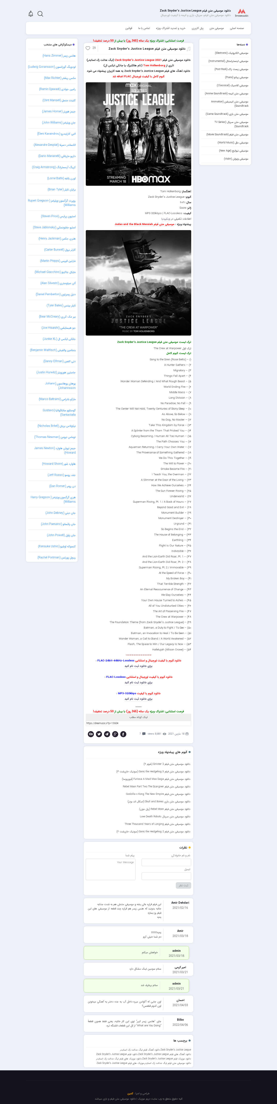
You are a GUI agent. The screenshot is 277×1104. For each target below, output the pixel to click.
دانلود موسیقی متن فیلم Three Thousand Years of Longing (157, 824)
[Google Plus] (115, 734)
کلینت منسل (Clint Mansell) (59, 100)
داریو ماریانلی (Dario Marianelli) (57, 156)
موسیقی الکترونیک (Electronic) (231, 53)
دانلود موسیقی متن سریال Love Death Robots (165, 816)
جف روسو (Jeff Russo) (62, 475)
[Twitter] (99, 734)
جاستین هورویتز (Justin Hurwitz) (56, 372)
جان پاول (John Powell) (61, 535)
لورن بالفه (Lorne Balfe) (61, 178)
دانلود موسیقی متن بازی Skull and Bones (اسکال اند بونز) (159, 801)
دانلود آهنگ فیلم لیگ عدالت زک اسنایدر (140, 1050)
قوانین (128, 28)
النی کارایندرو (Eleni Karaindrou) (56, 134)
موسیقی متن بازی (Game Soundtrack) (227, 114)
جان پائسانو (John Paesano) (58, 524)
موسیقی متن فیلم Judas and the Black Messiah (144, 224)
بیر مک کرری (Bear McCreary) (57, 316)
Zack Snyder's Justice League (175, 1050)
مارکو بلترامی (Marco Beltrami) (57, 399)
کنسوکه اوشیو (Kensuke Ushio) (57, 546)
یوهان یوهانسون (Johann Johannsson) (60, 385)
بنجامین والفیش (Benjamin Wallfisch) (53, 350)
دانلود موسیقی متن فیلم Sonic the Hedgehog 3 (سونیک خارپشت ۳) (153, 771)
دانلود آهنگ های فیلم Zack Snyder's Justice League (164, 1054)
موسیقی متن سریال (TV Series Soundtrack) (231, 124)
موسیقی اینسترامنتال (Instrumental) (228, 61)
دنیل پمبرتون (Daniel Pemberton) (56, 294)
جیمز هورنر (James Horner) (59, 111)
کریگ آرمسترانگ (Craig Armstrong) (54, 167)
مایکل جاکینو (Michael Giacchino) (55, 272)
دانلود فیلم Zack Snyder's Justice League (117, 1054)
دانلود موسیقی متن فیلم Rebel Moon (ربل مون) (164, 809)
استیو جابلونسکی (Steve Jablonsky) (54, 227)
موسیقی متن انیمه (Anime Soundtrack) (226, 93)
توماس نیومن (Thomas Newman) (55, 437)
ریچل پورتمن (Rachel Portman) (57, 557)
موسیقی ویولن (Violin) (236, 159)
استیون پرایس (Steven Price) (58, 216)
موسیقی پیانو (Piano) (236, 77)
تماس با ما (144, 28)
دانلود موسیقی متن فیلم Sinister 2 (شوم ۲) (167, 764)
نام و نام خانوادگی (180, 855)
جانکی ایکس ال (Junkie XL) (59, 339)
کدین (130, 1093)
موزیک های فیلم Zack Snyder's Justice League (120, 1063)
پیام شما (130, 855)
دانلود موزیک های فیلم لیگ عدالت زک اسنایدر (119, 1059)
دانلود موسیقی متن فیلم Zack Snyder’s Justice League (146, 48)
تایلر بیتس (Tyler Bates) (61, 305)
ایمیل (187, 869)
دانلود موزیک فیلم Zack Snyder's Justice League (166, 1059)
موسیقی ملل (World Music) (233, 143)
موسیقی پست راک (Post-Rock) (231, 69)
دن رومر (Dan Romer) (62, 486)
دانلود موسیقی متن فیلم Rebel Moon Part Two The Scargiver (156, 786)
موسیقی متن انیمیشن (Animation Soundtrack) (229, 104)
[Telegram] (107, 734)
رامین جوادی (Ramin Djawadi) (57, 89)
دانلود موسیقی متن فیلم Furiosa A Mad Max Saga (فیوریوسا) (156, 779)
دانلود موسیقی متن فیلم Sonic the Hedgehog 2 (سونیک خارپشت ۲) (153, 831)
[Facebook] (123, 734)
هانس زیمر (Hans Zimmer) (59, 56)
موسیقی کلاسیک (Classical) (232, 85)
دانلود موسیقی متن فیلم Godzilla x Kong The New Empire (158, 794)
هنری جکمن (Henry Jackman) (57, 238)
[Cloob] (91, 734)
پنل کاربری (197, 28)
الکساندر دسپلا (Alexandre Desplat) (55, 145)
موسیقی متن (216, 28)
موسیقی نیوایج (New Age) (233, 151)
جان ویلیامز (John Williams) (59, 122)
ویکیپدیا (165, 219)
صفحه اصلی (237, 28)
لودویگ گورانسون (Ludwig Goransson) (52, 67)
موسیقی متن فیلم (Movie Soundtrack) (227, 134)
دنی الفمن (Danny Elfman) (59, 361)
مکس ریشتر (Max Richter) (60, 78)
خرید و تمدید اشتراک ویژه (171, 28)
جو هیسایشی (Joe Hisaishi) (59, 328)
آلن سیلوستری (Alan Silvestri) (58, 283)
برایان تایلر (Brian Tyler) (62, 189)
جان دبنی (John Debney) (60, 513)
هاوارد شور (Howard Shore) (59, 464)
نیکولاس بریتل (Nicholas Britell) (57, 426)
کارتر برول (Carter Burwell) (60, 250)
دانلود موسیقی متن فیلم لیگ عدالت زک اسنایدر (167, 1063)
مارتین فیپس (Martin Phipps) (58, 261)
